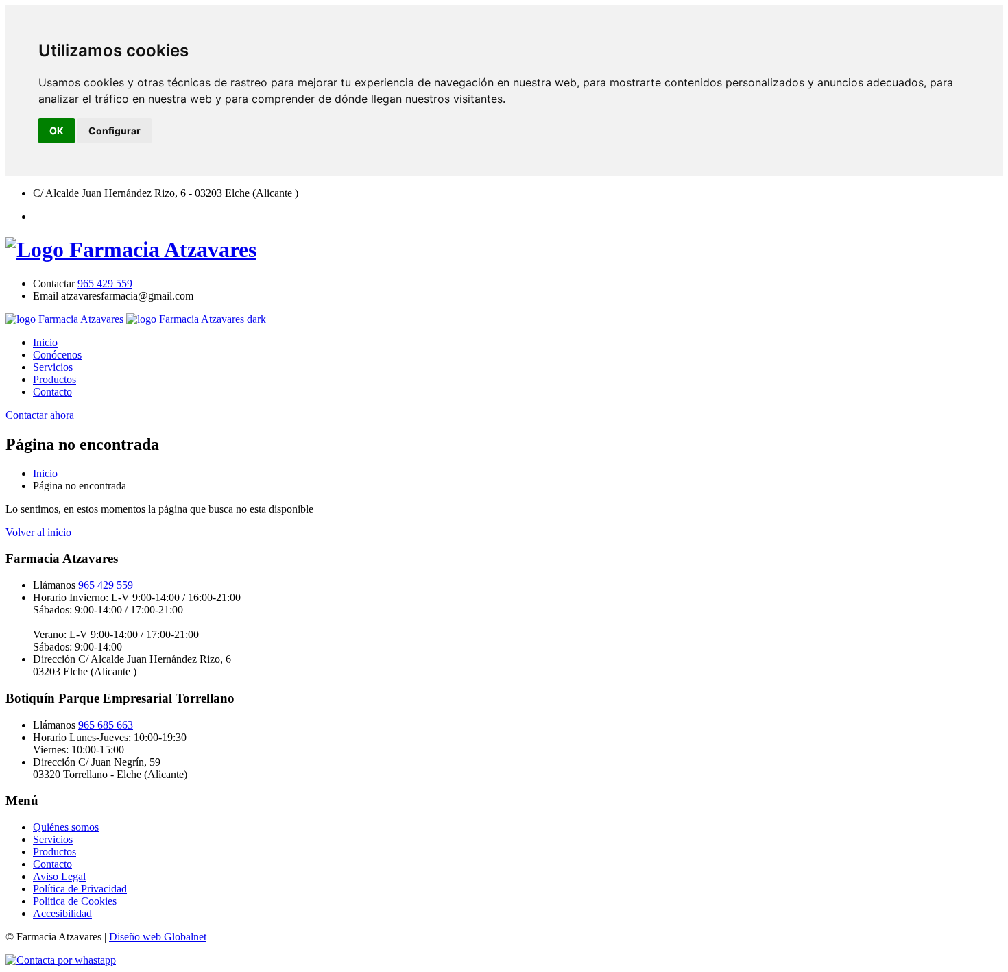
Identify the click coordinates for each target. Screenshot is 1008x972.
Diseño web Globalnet (157, 937)
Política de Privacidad (80, 889)
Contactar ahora (39, 415)
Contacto (52, 392)
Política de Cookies (75, 901)
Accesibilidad (62, 913)
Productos (54, 379)
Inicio (45, 342)
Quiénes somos (66, 827)
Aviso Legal (59, 876)
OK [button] (56, 130)
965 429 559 (104, 283)
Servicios (53, 367)
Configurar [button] (114, 130)
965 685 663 (105, 725)
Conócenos (57, 355)
